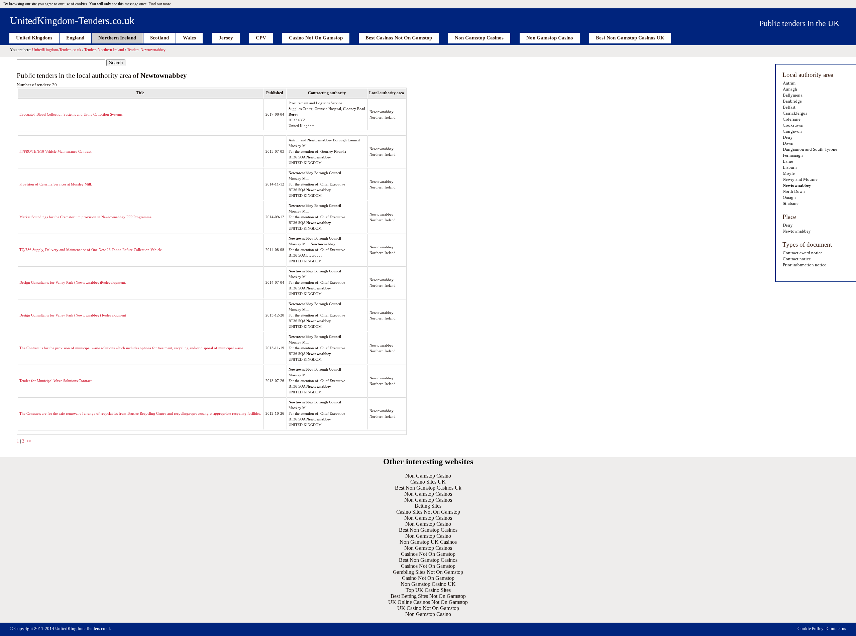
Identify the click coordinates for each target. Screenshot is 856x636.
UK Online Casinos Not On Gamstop (428, 602)
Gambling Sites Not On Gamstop (428, 572)
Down (788, 143)
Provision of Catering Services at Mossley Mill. (55, 184)
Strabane (790, 203)
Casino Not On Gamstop (316, 37)
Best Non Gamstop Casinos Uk (428, 488)
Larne (788, 161)
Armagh (790, 89)
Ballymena (792, 95)
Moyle (789, 173)
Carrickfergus (795, 113)
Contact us (836, 628)
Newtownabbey (797, 185)
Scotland (159, 37)
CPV (261, 37)
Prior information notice (804, 264)
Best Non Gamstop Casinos (428, 530)
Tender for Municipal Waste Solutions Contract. (56, 381)
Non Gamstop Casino (549, 37)
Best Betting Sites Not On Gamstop (428, 596)
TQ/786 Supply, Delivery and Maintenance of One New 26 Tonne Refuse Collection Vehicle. (91, 250)
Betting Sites (428, 506)
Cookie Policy (810, 628)
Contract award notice (803, 252)
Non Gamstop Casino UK (428, 584)
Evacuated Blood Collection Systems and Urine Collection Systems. (71, 114)
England (75, 37)
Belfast (789, 107)
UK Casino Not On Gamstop (428, 608)
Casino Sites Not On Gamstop (428, 512)
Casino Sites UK (428, 482)
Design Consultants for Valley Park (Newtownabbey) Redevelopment (72, 315)
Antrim (789, 83)
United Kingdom (34, 37)
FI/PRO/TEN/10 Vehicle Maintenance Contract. (55, 151)
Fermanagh (793, 155)
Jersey (226, 37)
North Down (794, 191)
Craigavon (792, 131)
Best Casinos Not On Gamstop (398, 37)
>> (28, 440)
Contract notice (797, 258)
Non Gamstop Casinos (479, 37)
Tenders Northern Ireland (104, 49)
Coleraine (791, 119)
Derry (788, 137)
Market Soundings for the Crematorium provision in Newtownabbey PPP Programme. (85, 217)
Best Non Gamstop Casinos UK (630, 37)
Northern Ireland (117, 37)
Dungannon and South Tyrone (810, 149)
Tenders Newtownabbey (146, 49)
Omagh (789, 197)
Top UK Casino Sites (428, 590)
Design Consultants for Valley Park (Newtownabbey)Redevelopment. (72, 282)
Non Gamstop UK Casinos (428, 542)
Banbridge (792, 101)
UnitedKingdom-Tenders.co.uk (72, 20)
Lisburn (790, 167)
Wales (189, 37)
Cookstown (793, 125)
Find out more (159, 4)
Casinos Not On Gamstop (428, 554)
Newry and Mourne (800, 179)
